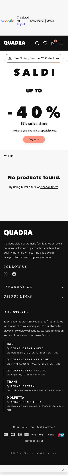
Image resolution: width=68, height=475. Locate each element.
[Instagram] (6, 274)
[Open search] (37, 43)
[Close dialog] (63, 470)
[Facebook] (14, 274)
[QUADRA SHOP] (18, 233)
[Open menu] (61, 43)
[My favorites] (45, 43)
